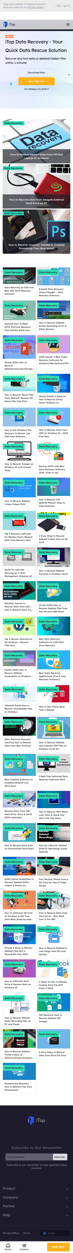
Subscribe (59, 1157)
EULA (26, 1233)
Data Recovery (13, 123)
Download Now (36, 72)
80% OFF (58, 1247)
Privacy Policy (11, 1233)
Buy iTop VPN (36, 81)
